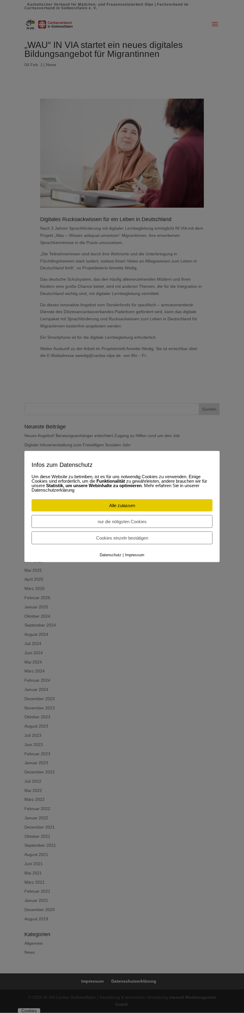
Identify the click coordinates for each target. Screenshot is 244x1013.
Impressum (134, 555)
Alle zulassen (122, 505)
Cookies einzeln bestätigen (122, 537)
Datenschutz (110, 555)
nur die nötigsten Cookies (122, 521)
